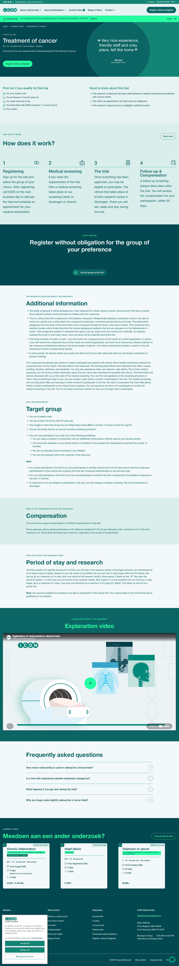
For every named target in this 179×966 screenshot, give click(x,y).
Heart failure (73, 848)
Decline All (24, 950)
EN (172, 2)
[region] (25, 939)
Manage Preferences (25, 956)
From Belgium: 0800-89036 (149, 926)
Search (152, 2)
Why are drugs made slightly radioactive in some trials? (57, 800)
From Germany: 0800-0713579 (150, 930)
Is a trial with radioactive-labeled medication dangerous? (58, 778)
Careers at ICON (163, 2)
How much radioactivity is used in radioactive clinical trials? (59, 767)
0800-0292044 (143, 923)
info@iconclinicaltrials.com (149, 916)
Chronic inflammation (21, 848)
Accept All (24, 943)
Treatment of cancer (135, 848)
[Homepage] (10, 10)
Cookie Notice (37, 938)
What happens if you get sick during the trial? (51, 789)
